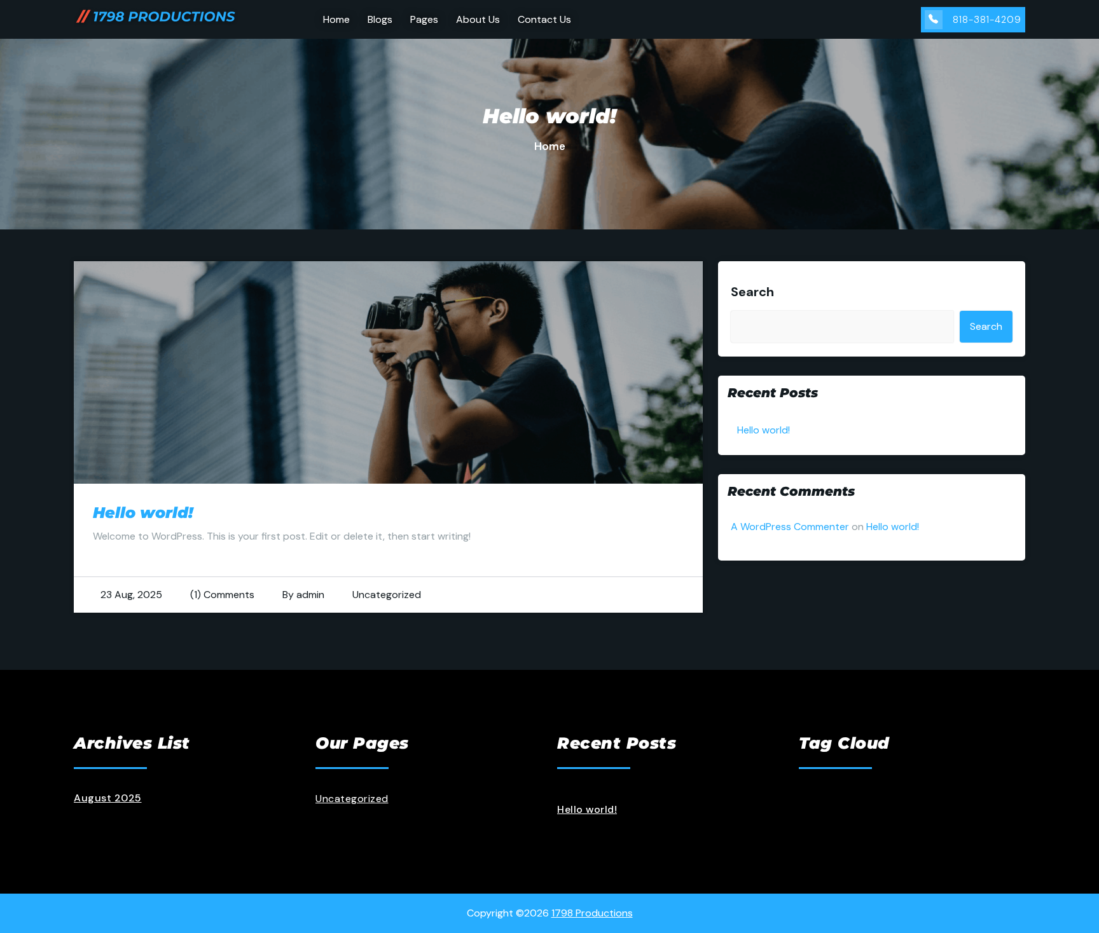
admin (310, 594)
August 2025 (108, 798)
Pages (424, 19)
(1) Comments (222, 594)
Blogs (380, 19)
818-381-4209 (987, 19)
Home (336, 19)
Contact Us (544, 19)
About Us (478, 19)
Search (752, 291)
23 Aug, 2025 (131, 594)
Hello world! (143, 513)
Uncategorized (386, 594)
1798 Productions (592, 913)
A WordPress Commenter (790, 526)
